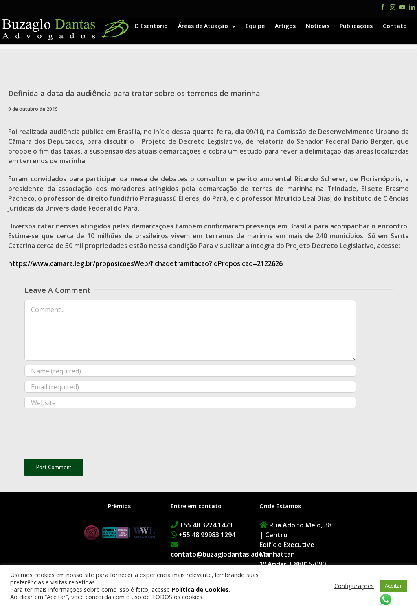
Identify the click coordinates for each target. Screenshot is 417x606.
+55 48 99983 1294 (207, 534)
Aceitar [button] (393, 585)
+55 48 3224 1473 (206, 524)
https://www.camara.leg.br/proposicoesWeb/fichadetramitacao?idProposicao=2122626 (145, 263)
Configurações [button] (354, 585)
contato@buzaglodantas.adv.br (221, 554)
